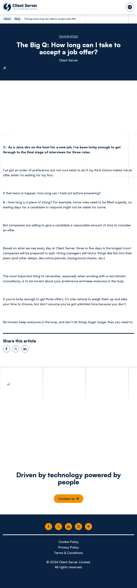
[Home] (20, 7)
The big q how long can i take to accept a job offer (50, 18)
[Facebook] (48, 527)
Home (7, 19)
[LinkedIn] (68, 527)
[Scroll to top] (88, 527)
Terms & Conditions (68, 553)
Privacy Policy (68, 547)
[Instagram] (78, 527)
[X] (58, 527)
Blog (17, 18)
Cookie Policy (69, 542)
